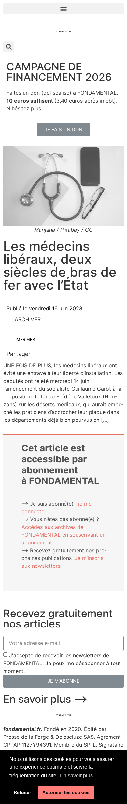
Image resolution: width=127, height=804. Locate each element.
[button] (63, 8)
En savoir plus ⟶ (45, 699)
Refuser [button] (22, 792)
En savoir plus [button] (76, 775)
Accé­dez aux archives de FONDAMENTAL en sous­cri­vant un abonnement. (63, 535)
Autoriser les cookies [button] (66, 792)
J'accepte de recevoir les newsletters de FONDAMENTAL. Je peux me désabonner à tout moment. (62, 663)
